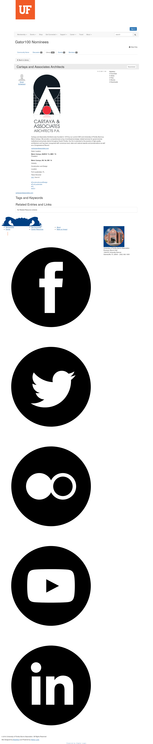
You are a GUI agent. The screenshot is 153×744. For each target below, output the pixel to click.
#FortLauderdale (36, 184)
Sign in (133, 29)
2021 (32, 177)
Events (61, 52)
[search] (135, 34)
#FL (32, 186)
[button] (22, 34)
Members (73, 52)
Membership (10, 227)
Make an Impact (62, 229)
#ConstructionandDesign (39, 182)
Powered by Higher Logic (76, 743)
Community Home (23, 52)
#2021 (33, 188)
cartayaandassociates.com (40, 148)
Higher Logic (35, 740)
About (59, 227)
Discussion (37, 52)
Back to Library (23, 60)
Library (50, 52)
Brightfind (16, 740)
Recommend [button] (131, 67)
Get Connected (36, 227)
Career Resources (37, 229)
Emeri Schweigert (22, 83)
